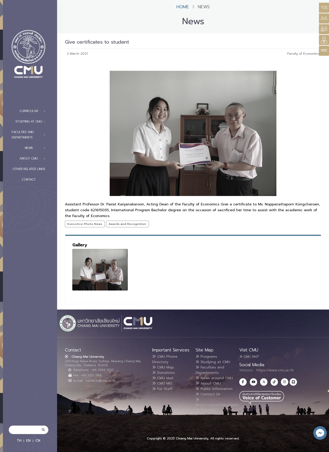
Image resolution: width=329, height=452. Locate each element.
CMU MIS (164, 383)
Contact (29, 179)
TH (19, 440)
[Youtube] (253, 382)
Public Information (216, 389)
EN (28, 440)
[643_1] (100, 270)
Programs (208, 356)
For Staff (164, 389)
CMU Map (165, 367)
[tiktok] (274, 382)
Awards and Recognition (127, 224)
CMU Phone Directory (164, 359)
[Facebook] (243, 382)
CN (37, 440)
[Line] (293, 382)
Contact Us (209, 394)
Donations (165, 372)
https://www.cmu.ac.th (275, 370)
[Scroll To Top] (321, 447)
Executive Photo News (84, 224)
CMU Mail (164, 378)
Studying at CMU (214, 362)
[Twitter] (263, 382)
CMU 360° (250, 356)
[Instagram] (284, 382)
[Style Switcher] (324, 18)
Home (182, 7)
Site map (207, 410)
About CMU (210, 383)
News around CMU (216, 378)
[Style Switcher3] (324, 8)
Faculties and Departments (210, 370)
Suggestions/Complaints (217, 405)
